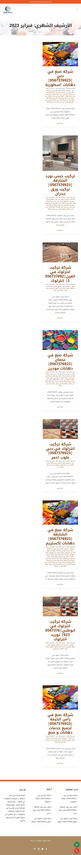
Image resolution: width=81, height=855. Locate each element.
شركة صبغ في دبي (51, 100)
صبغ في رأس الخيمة (60, 742)
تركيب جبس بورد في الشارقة (55, 201)
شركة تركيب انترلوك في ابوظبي (57, 647)
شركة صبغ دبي (61, 100)
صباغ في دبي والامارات (52, 102)
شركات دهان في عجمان (58, 376)
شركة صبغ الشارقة (57, 558)
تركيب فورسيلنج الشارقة (68, 203)
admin (68, 88)
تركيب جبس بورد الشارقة (57, 199)
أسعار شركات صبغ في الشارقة (55, 549)
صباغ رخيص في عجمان (54, 384)
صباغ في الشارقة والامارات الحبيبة (58, 564)
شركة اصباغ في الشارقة (57, 554)
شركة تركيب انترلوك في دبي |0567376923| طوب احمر (60, 429)
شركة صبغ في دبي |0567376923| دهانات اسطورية (60, 54)
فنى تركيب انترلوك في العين (56, 289)
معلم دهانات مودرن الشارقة (55, 565)
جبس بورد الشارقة (69, 205)
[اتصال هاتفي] (76, 850)
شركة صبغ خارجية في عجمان (63, 381)
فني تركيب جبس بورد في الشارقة (65, 207)
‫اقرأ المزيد (60, 123)
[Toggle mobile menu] (77, 9)
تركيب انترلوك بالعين (59, 286)
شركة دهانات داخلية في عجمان (60, 379)
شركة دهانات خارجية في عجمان (59, 378)
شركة (32, 840)
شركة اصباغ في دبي (66, 94)
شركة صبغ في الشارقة (68, 562)
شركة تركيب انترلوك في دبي (58, 465)
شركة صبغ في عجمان (62, 383)
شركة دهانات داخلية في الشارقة (60, 555)
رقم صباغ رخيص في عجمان (57, 374)
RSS (48, 789)
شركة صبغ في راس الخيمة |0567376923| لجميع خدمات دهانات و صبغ (60, 697)
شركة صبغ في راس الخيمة (53, 740)
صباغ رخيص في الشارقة (55, 562)
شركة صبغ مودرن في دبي (67, 102)
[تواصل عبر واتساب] (76, 844)
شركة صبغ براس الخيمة (68, 740)
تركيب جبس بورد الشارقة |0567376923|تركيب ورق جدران (60, 153)
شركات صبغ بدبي (60, 92)
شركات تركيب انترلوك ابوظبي (57, 646)
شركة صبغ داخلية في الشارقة (54, 560)
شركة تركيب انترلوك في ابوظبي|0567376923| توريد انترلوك (60, 606)
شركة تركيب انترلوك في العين (57, 288)
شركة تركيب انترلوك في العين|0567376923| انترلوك (60, 252)
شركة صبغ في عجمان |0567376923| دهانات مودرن (60, 340)
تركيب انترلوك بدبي (60, 463)
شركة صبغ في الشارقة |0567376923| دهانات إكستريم (60, 512)
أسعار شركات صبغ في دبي (58, 90)
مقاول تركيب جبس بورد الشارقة (56, 209)
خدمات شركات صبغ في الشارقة (65, 550)
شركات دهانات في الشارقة (57, 552)
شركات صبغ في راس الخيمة (54, 738)
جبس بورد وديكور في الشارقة (55, 205)
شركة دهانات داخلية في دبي (64, 96)
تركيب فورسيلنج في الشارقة (53, 203)
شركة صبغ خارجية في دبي (60, 98)
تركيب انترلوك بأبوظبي (57, 645)
